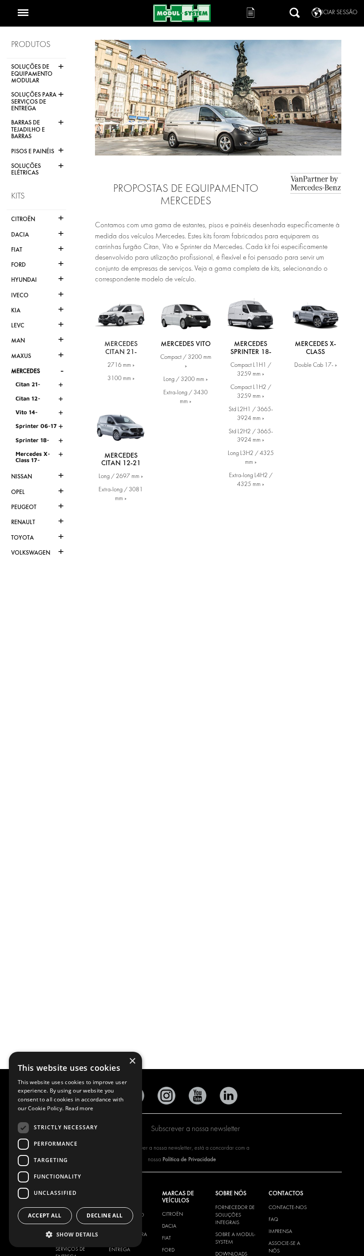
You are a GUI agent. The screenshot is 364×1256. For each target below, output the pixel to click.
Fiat (166, 1238)
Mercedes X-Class (315, 347)
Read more (79, 1108)
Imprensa (280, 1231)
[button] (75, 1234)
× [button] (132, 1061)
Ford (168, 1250)
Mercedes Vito (186, 343)
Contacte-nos (288, 1207)
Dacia (169, 1226)
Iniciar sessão (336, 12)
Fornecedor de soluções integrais (235, 1214)
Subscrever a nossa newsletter (195, 1128)
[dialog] (75, 1149)
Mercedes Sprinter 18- (250, 347)
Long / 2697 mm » (121, 476)
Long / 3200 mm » (185, 379)
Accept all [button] (44, 1215)
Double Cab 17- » (315, 365)
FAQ (273, 1219)
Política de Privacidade (189, 1159)
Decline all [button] (105, 1215)
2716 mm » (121, 365)
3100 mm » (121, 378)
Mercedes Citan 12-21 (121, 459)
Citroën (172, 1214)
